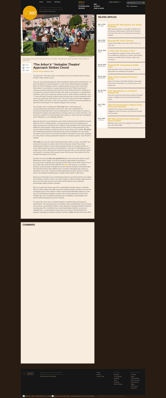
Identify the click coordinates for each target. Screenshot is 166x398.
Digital (132, 384)
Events (49, 2)
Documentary (135, 382)
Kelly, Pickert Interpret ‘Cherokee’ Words (122, 78)
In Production (118, 376)
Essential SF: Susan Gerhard (120, 41)
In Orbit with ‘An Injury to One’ (121, 51)
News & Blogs (118, 384)
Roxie (66, 165)
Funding (133, 374)
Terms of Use (100, 376)
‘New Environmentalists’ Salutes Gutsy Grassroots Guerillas (125, 106)
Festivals (116, 378)
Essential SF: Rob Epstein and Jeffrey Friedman (125, 26)
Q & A (115, 380)
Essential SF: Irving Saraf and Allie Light (123, 66)
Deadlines (134, 388)
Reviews (116, 374)
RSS (128, 6)
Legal (132, 376)
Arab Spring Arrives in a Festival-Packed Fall (122, 92)
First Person (134, 386)
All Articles (57, 2)
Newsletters (133, 6)
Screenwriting (135, 378)
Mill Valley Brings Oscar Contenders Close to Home (124, 120)
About (41, 2)
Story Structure (135, 380)
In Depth (116, 382)
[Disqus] (57, 262)
